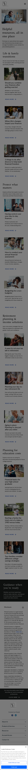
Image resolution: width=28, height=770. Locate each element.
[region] (14, 757)
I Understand (14, 767)
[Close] (26, 747)
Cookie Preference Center (14, 762)
